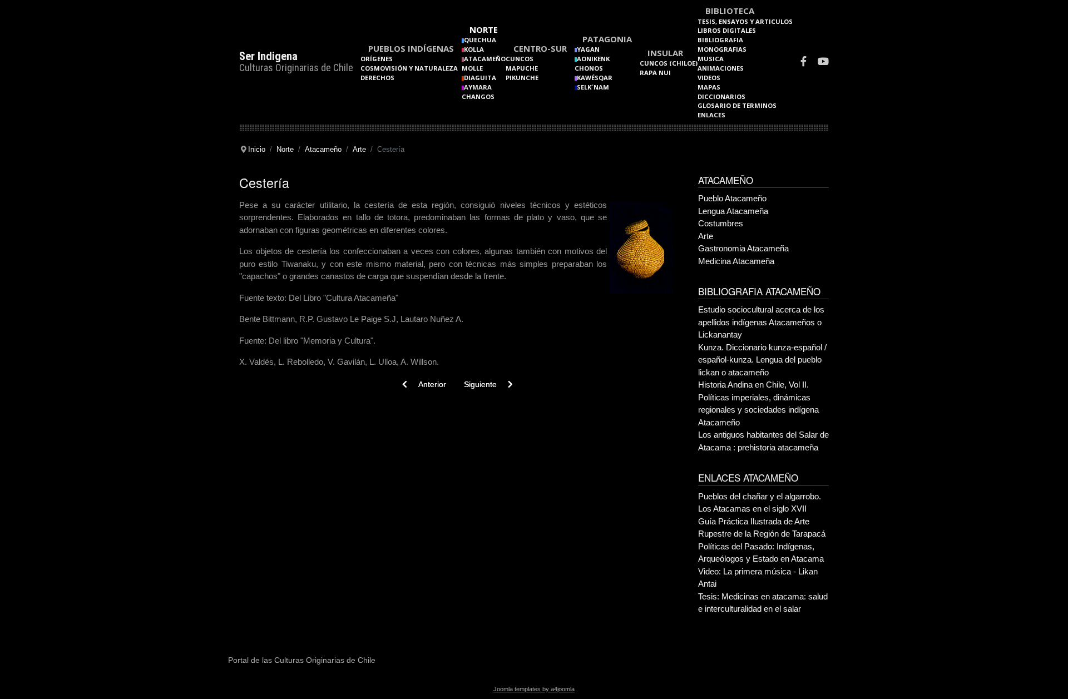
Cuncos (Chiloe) (669, 63)
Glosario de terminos (737, 105)
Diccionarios (721, 96)
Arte (705, 236)
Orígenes (376, 58)
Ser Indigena (268, 56)
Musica (711, 58)
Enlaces (711, 115)
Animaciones (721, 68)
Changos (478, 96)
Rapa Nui (655, 72)
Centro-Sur (540, 48)
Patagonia (607, 38)
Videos (709, 77)
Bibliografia (720, 40)
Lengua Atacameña (733, 211)
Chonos (589, 68)
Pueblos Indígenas (411, 48)
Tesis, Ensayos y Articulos (745, 21)
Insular (665, 52)
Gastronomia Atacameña (743, 248)
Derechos (377, 77)
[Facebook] (803, 62)
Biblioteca (729, 10)
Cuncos (519, 58)
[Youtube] (823, 62)
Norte (483, 29)
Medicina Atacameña (736, 261)
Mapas (709, 87)
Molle (472, 68)
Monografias (722, 49)
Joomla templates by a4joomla (534, 689)
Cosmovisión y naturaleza (409, 68)
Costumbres (720, 223)
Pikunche (522, 77)
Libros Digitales (727, 30)
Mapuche (522, 68)
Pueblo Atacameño (732, 198)
